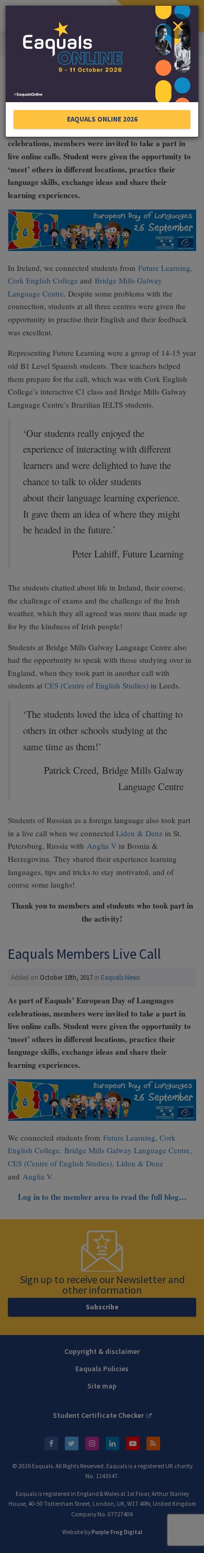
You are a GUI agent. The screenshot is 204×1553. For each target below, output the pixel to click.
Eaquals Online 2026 (102, 119)
